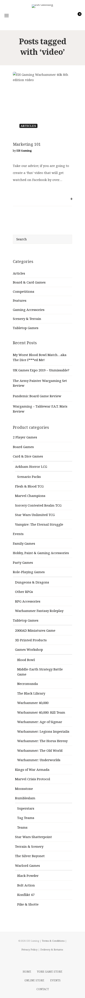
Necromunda (27, 683)
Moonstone (24, 788)
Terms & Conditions (53, 940)
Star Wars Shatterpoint (33, 837)
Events (18, 534)
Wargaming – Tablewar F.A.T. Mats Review (40, 408)
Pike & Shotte (28, 904)
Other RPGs (24, 591)
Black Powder (28, 875)
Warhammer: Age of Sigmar (39, 722)
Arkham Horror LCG (31, 466)
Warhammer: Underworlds (38, 760)
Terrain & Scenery (29, 846)
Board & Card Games (29, 282)
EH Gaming (24, 150)
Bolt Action (26, 885)
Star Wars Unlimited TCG (35, 514)
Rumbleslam (25, 798)
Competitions (23, 291)
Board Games (23, 447)
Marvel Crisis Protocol (32, 779)
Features (19, 300)
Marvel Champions (30, 495)
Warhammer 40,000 (32, 702)
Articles (19, 273)
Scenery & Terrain (27, 318)
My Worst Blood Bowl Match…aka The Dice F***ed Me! (39, 357)
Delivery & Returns (51, 949)
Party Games (23, 562)
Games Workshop (29, 649)
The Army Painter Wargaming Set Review (40, 383)
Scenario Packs (29, 476)
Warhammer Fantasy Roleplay (39, 610)
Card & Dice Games (28, 456)
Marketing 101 (27, 144)
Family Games (24, 543)
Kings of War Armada (32, 769)
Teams (22, 827)
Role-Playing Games (29, 572)
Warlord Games (27, 865)
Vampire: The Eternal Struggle (39, 524)
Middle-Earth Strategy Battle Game (40, 671)
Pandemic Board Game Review (37, 396)
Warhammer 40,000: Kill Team (41, 712)
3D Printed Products (31, 640)
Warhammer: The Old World (40, 750)
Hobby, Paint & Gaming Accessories (41, 553)
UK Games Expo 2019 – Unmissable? (41, 370)
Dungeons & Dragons (32, 582)
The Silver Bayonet (30, 856)
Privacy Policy (29, 949)
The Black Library (31, 693)
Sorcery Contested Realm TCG (38, 505)
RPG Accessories (27, 601)
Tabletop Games (25, 328)
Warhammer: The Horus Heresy (42, 741)
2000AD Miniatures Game (35, 630)
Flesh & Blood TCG (29, 486)
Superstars (25, 808)
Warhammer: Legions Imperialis (43, 731)
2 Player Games (25, 437)
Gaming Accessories (28, 309)
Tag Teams (25, 817)
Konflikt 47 (25, 894)
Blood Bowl (26, 660)
